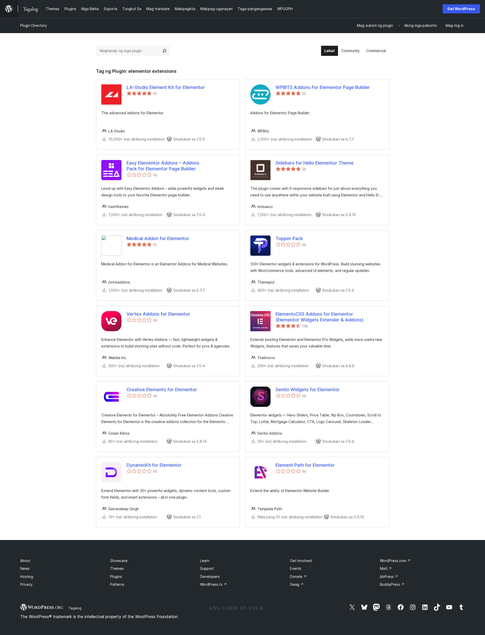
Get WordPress (461, 9)
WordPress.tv (213, 584)
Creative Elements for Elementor (162, 389)
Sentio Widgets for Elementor (308, 389)
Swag (297, 584)
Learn (204, 560)
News (25, 568)
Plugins (116, 576)
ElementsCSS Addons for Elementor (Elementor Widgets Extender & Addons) (319, 316)
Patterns (117, 584)
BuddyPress (392, 584)
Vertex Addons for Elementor (158, 314)
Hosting (26, 576)
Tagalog (74, 608)
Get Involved (301, 560)
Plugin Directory (33, 25)
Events (295, 568)
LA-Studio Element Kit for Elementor (166, 87)
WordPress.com (395, 560)
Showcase (119, 560)
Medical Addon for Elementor (158, 238)
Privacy (26, 584)
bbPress (389, 576)
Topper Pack (289, 238)
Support (207, 568)
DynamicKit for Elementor (154, 465)
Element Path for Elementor (305, 465)
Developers (210, 576)
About (25, 560)
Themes (117, 568)
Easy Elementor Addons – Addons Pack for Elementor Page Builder (163, 165)
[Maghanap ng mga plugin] (164, 51)
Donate (298, 576)
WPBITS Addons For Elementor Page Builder (323, 87)
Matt (386, 568)
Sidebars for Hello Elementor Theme (315, 163)
